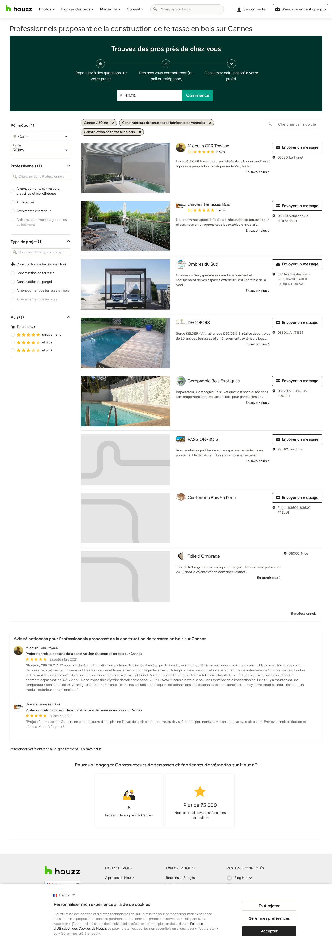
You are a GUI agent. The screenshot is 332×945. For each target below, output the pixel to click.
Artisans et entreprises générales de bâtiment (42, 222)
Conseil (133, 9)
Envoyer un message (300, 147)
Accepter (269, 931)
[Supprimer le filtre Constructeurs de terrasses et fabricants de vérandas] (210, 123)
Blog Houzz (243, 878)
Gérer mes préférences (269, 918)
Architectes (26, 202)
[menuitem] (47, 9)
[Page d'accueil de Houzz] (62, 870)
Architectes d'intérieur (34, 211)
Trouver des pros (75, 9)
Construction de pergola (35, 282)
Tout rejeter (269, 905)
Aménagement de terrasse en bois (43, 290)
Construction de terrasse (36, 273)
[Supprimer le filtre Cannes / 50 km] (113, 123)
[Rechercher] (155, 9)
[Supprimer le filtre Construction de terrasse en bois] (140, 132)
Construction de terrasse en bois (41, 264)
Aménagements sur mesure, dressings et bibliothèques (38, 191)
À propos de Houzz (119, 878)
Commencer (198, 95)
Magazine (108, 9)
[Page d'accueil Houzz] (19, 8)
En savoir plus (91, 749)
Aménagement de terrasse (37, 299)
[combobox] (187, 9)
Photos (45, 9)
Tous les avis (26, 327)
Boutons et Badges (180, 878)
